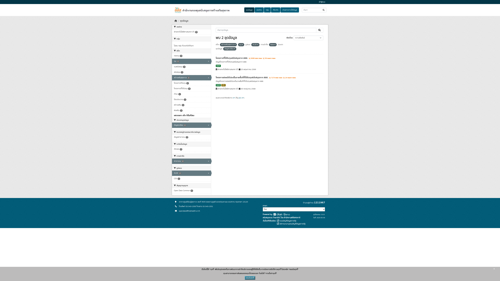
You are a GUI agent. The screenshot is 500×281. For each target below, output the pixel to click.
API (234, 98)
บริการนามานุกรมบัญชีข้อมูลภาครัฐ (292, 224)
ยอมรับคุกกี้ (250, 278)
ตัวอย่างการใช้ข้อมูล (289, 10)
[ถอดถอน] (235, 45)
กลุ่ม (267, 10)
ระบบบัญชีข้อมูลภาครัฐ (287, 221)
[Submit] (324, 10)
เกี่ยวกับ (275, 10)
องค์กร (259, 10)
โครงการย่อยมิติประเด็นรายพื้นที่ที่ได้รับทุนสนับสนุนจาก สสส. (242, 77)
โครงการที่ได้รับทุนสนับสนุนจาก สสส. (232, 58)
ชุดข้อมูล (249, 10)
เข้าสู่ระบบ (322, 2)
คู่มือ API (241, 98)
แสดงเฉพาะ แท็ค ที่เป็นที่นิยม (184, 115)
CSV (223, 85)
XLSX (218, 66)
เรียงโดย (289, 38)
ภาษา (265, 206)
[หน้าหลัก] (175, 21)
